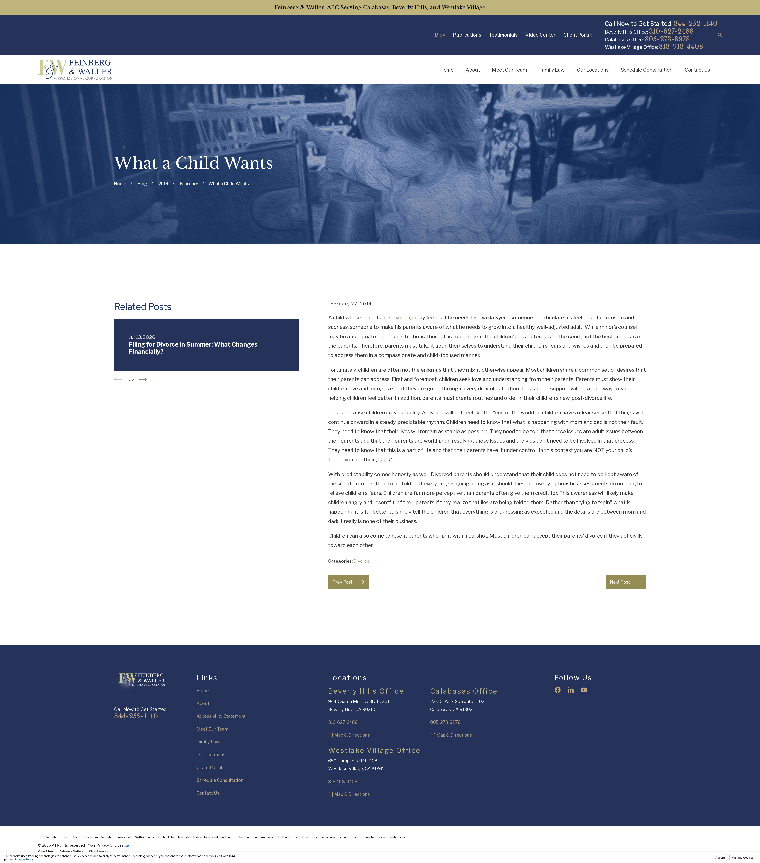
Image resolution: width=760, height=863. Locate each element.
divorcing (402, 317)
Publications (467, 35)
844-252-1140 (696, 23)
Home (203, 690)
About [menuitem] (473, 70)
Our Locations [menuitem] (593, 70)
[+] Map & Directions (349, 735)
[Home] (75, 70)
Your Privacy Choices (106, 845)
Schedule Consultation (220, 780)
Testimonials (503, 35)
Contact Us (208, 793)
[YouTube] (584, 690)
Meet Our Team (212, 729)
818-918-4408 (681, 47)
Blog (440, 35)
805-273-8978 (667, 39)
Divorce (361, 561)
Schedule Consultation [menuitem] (647, 70)
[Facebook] (558, 690)
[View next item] (143, 380)
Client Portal (577, 35)
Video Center (540, 35)
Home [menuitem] (447, 70)
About (203, 703)
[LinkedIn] (571, 690)
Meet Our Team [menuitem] (509, 70)
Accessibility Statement (221, 716)
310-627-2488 (671, 31)
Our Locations (211, 754)
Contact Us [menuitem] (697, 70)
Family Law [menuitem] (552, 70)
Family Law (208, 741)
